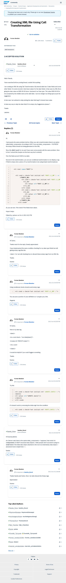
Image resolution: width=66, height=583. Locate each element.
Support (49, 574)
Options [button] (54, 24)
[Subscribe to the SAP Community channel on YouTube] (34, 559)
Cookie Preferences (16, 579)
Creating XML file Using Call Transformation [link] (16, 8)
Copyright (16, 569)
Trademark (16, 574)
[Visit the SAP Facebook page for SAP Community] (28, 559)
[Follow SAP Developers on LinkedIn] (37, 559)
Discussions (51, 6)
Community (13, 2)
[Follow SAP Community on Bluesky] (31, 559)
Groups (15, 6)
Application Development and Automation (37, 6)
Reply (57, 225)
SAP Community (8, 6)
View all (10, 550)
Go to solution (34, 34)
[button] (54, 40)
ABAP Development (9, 49)
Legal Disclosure (49, 569)
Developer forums (49, 12)
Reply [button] (58, 119)
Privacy (16, 564)
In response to (25, 237)
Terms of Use (49, 564)
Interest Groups (22, 6)
